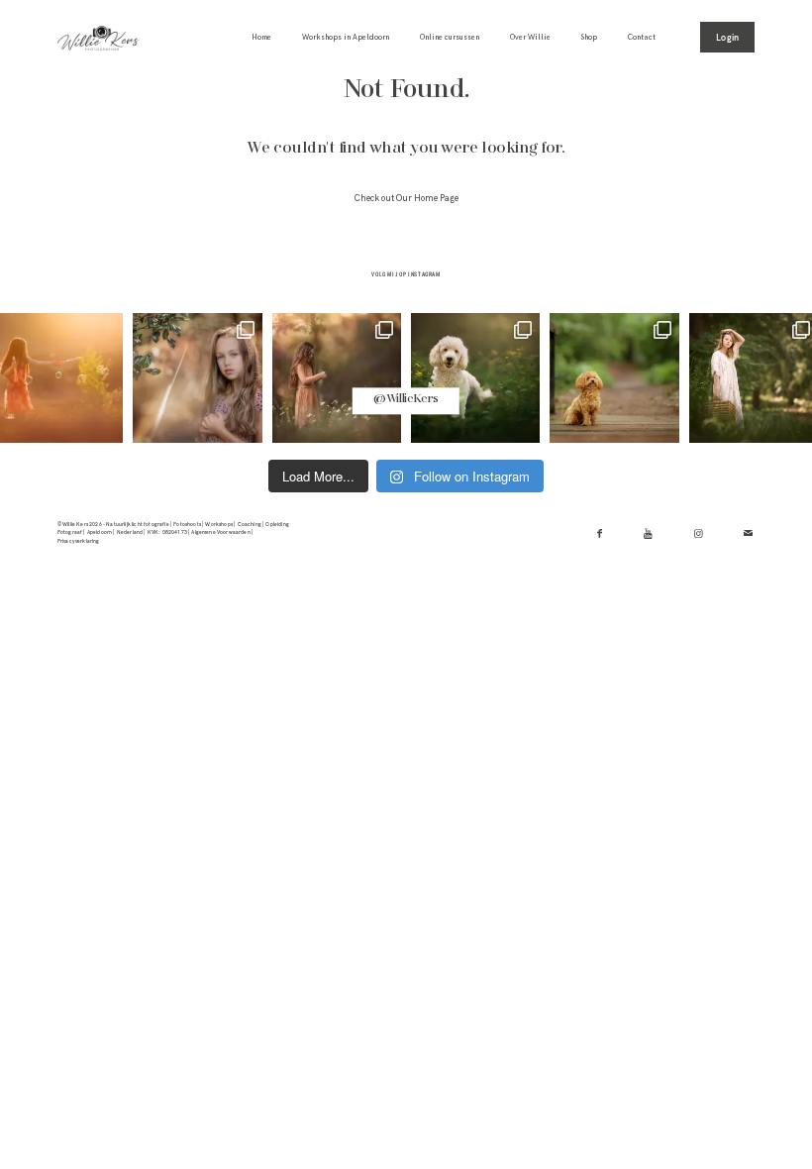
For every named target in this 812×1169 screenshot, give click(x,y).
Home (261, 37)
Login (727, 37)
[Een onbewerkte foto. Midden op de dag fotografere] (197, 377)
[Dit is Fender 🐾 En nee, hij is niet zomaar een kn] (475, 377)
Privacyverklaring (78, 541)
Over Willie (530, 37)
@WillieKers (406, 400)
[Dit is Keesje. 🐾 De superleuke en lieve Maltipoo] (614, 377)
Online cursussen (449, 37)
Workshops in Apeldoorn (345, 37)
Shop (588, 37)
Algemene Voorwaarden (220, 532)
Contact (642, 37)
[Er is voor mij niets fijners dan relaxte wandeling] (336, 377)
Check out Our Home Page (406, 198)
